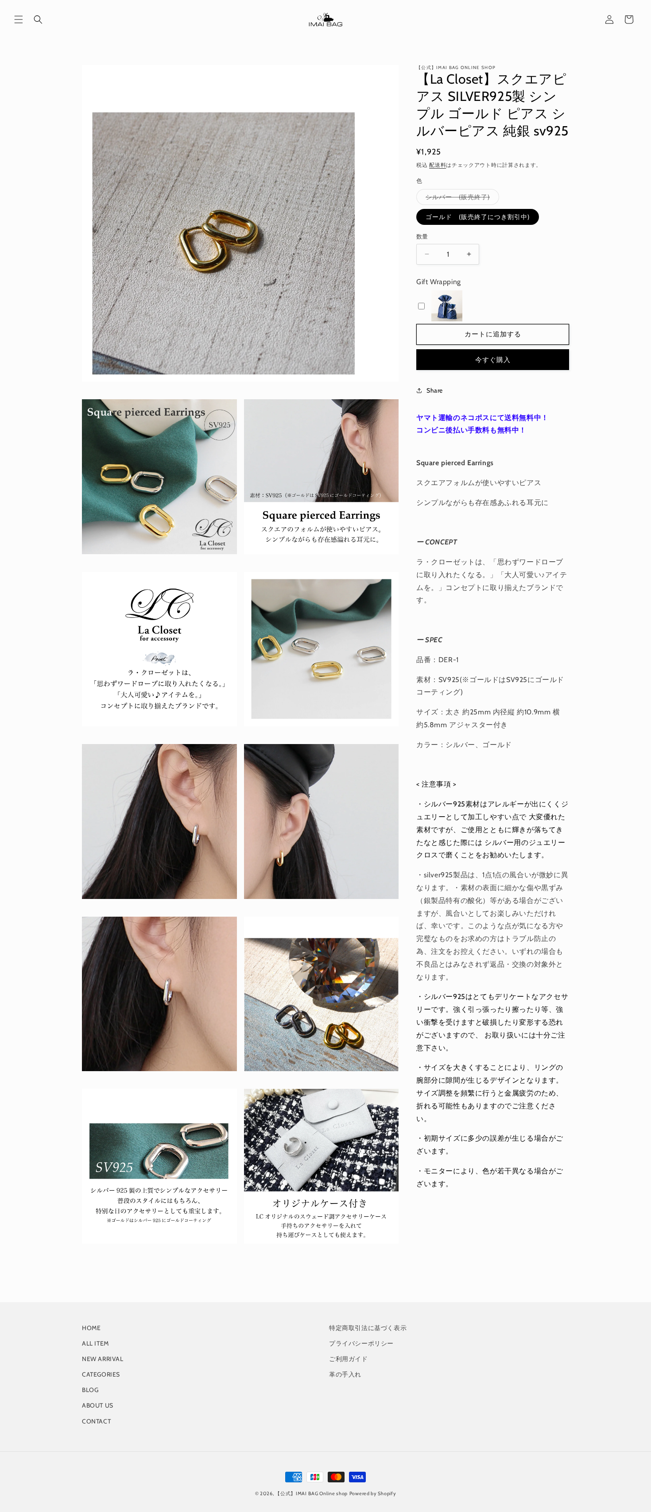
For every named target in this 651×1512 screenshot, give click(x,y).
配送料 (437, 165)
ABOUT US (97, 1405)
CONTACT (96, 1421)
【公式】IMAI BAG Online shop (311, 1493)
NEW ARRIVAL (103, 1359)
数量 (422, 236)
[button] (18, 19)
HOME (91, 1328)
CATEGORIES (101, 1374)
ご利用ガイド (348, 1359)
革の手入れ (345, 1374)
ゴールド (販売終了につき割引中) (478, 217)
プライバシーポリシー (361, 1343)
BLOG (90, 1390)
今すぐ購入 (493, 359)
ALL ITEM (95, 1343)
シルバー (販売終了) (461, 199)
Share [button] (434, 390)
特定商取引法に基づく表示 (368, 1328)
